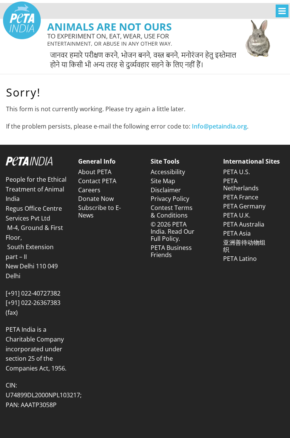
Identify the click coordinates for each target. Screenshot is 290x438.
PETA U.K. (236, 215)
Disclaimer (166, 190)
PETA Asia (237, 233)
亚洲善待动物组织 (244, 246)
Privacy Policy (170, 198)
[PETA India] (22, 20)
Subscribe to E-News (99, 211)
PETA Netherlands (241, 184)
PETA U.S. (236, 172)
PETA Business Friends (171, 251)
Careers (89, 190)
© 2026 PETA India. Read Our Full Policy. (172, 231)
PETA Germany (244, 206)
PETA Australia (243, 224)
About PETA (94, 172)
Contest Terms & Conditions (172, 211)
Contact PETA (97, 181)
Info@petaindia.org (219, 126)
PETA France (240, 197)
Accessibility (168, 172)
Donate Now (96, 198)
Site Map (163, 181)
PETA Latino (240, 258)
